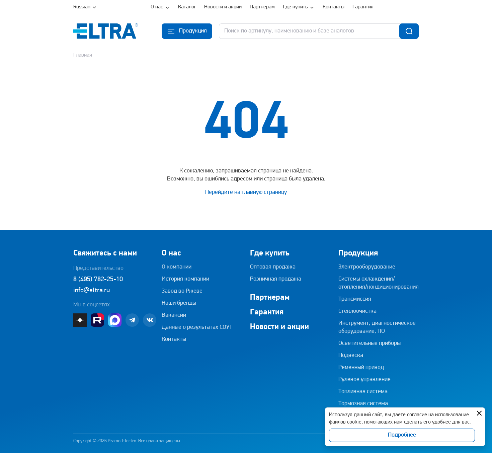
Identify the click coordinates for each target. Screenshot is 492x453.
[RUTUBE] (97, 320)
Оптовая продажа (273, 267)
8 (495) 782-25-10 (98, 279)
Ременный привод (361, 368)
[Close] (479, 413)
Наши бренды (179, 303)
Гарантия (363, 7)
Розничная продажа (275, 279)
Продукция (358, 253)
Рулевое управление (364, 380)
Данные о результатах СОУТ (197, 327)
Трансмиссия (354, 299)
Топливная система (363, 392)
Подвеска (350, 356)
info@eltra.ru (91, 290)
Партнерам (262, 7)
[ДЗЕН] (80, 320)
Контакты (333, 7)
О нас (157, 7)
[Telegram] (132, 320)
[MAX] (114, 320)
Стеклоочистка (357, 311)
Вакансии (174, 315)
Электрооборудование (366, 267)
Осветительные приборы (369, 344)
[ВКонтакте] (149, 320)
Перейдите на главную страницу (246, 193)
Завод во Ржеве (182, 291)
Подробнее (402, 435)
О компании (176, 267)
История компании (185, 279)
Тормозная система (363, 404)
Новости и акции (223, 7)
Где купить (295, 7)
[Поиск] (409, 31)
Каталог (187, 7)
